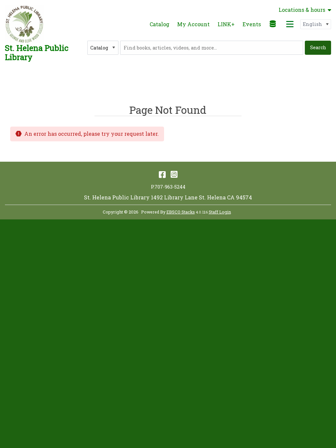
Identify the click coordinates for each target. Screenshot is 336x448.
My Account (193, 24)
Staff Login (220, 211)
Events (251, 24)
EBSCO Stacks (180, 211)
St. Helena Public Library (36, 52)
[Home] (24, 24)
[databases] (273, 23)
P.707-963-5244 (168, 187)
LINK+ (226, 24)
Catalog (159, 24)
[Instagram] (174, 174)
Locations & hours (302, 9)
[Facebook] (162, 174)
